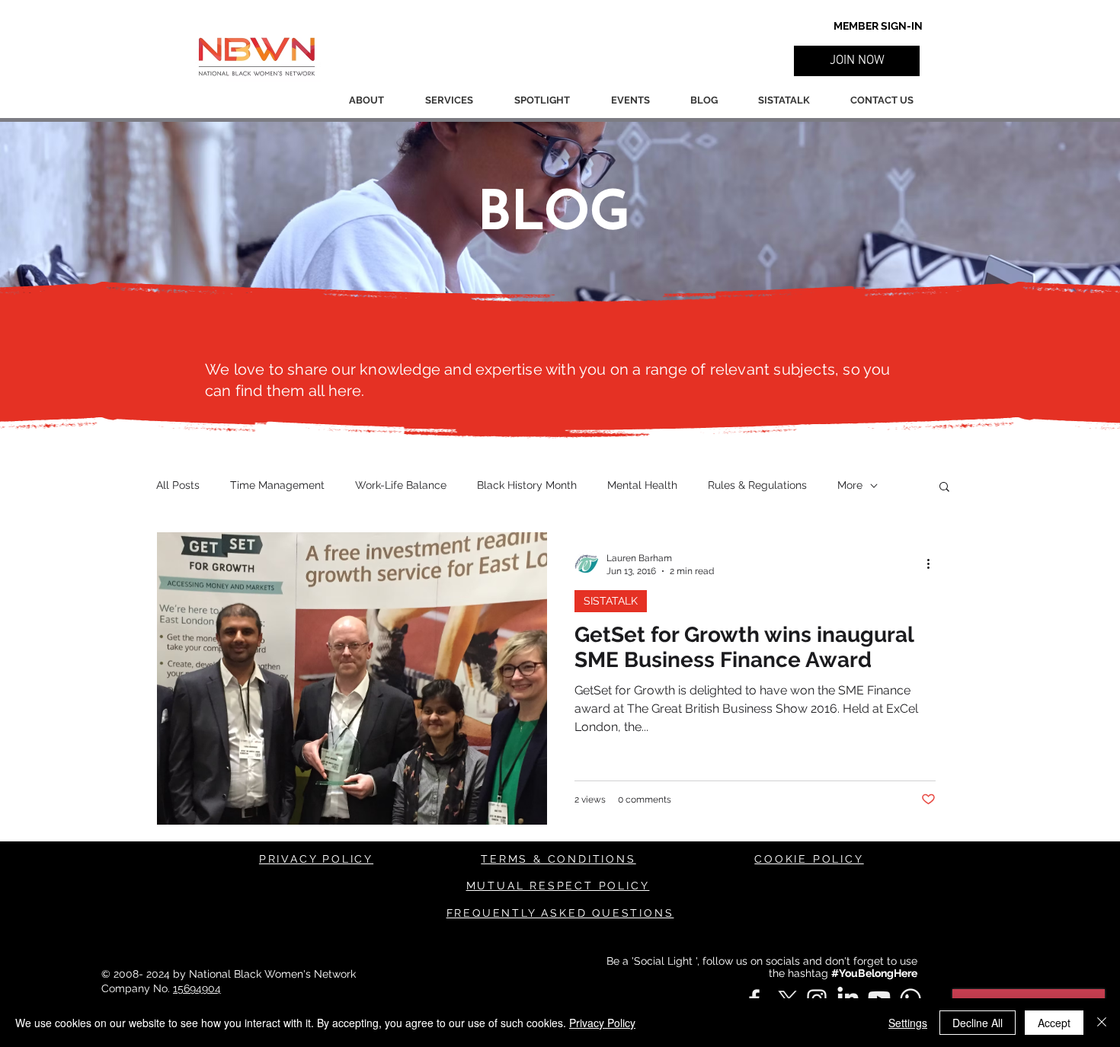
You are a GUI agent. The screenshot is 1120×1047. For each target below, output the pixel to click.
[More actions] (933, 563)
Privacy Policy (602, 1022)
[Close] (1102, 1022)
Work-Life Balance (400, 485)
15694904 (197, 988)
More (849, 485)
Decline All (977, 1022)
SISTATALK (611, 601)
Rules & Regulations (757, 485)
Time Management (277, 485)
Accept (1054, 1022)
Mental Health (642, 485)
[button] (857, 61)
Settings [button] (907, 1022)
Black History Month (527, 485)
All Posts (178, 485)
